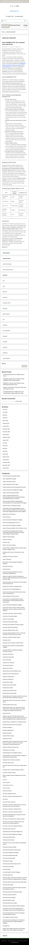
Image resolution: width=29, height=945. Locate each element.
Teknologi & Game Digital (8, 840)
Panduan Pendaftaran (7, 727)
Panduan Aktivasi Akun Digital (9, 693)
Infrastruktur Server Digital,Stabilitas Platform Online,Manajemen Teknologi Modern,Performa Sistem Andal (13, 600)
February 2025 (6, 456)
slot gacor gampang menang (9, 793)
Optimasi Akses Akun (7, 668)
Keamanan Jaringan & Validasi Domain (11, 637)
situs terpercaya (6, 330)
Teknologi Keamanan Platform (9, 894)
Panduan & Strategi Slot (8, 679)
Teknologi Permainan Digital (9, 897)
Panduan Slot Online (7, 738)
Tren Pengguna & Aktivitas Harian (10, 917)
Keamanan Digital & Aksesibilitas (10, 627)
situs (4, 286)
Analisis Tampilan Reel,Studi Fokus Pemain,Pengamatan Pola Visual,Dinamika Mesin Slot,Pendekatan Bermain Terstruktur (14, 497)
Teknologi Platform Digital (9, 900)
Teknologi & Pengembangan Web (10, 855)
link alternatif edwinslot (8, 665)
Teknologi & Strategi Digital (9, 858)
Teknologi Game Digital (8, 884)
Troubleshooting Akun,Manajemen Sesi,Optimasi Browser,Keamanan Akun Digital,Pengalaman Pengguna (14, 921)
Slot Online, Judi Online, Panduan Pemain (12, 809)
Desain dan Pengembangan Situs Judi (11, 522)
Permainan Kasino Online (8, 762)
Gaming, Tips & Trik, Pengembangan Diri (12, 589)
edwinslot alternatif (7, 539)
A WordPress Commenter (9, 401)
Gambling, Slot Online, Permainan (10, 556)
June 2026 (5, 412)
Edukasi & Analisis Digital (8, 536)
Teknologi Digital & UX (8, 875)
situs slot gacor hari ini (8, 269)
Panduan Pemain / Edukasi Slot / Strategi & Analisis (14, 722)
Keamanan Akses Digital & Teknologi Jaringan (13, 624)
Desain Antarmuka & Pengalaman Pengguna (12, 519)
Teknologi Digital (6, 869)
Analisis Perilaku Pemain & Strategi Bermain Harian (14, 487)
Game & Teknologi (7, 559)
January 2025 (6, 459)
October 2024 (6, 468)
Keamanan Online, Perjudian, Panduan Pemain (13, 642)
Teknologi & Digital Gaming (9, 837)
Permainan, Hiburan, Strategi (9, 772)
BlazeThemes (15, 942)
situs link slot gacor (7, 264)
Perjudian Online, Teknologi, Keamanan (11, 759)
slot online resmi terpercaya (9, 802)
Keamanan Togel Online (8, 654)
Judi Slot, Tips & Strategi (8, 619)
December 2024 (6, 462)
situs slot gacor (6, 314)
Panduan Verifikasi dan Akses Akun (11, 747)
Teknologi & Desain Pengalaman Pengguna (12, 834)
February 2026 (6, 423)
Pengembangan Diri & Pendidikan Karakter (12, 752)
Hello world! (19, 401)
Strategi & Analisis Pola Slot (9, 828)
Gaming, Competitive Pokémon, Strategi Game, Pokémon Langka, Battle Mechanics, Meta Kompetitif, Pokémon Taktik (15, 578)
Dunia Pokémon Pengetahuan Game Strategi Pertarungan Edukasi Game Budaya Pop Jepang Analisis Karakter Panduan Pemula (13, 532)
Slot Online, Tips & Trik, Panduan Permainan (12, 826)
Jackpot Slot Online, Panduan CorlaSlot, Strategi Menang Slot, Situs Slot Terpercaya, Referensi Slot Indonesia (14, 609)
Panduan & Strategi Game (8, 676)
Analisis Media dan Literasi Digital (10, 484)
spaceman (5, 352)
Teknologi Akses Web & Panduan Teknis (12, 863)
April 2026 (5, 417)
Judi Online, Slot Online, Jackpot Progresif (12, 613)
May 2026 (5, 415)
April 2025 (5, 451)
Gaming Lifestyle (6, 569)
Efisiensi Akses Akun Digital (9, 545)
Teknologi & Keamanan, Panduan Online (12, 849)
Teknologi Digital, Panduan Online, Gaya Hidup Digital (15, 882)
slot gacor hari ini (7, 302)
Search (4, 363)
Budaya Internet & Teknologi (9, 514)
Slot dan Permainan (7, 790)
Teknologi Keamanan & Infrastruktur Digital (12, 892)
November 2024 (6, 465)
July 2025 (5, 443)
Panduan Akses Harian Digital (9, 685)
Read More (4, 247)
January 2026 (6, 426)
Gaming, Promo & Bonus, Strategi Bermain (12, 586)
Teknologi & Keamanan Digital (9, 847)
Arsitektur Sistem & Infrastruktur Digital (12, 505)
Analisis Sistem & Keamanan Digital (11, 492)
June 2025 (5, 445)
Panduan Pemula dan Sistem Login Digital (12, 724)
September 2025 (6, 437)
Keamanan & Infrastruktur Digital (10, 621)
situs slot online (6, 788)
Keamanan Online (7, 640)
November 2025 (6, 431)
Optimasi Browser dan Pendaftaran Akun (12, 671)
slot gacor (5, 297)
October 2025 (6, 434)
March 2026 (5, 420)
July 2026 (5, 409)
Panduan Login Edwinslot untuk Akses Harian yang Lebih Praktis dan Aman (13, 1)
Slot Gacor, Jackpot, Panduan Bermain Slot (12, 796)
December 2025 (6, 429)
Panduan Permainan (7, 733)
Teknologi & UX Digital (8, 861)
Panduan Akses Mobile (8, 687)
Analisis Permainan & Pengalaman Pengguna (13, 490)
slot (4, 280)
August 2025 (5, 440)
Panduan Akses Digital (8, 682)
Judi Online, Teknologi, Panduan (10, 616)
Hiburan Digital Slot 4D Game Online (11, 596)
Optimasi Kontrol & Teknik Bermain (10, 673)
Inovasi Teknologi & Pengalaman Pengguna (12, 604)
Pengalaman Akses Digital (9, 750)
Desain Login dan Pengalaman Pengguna (12, 525)
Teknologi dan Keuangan (8, 866)
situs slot (5, 779)
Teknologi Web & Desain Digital (10, 903)
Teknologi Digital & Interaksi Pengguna (11, 872)
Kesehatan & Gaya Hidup (8, 657)
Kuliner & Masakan (7, 659)
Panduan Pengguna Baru (8, 730)
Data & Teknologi (6, 517)
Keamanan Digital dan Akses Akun (10, 630)
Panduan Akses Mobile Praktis (10, 690)
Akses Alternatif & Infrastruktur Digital (11, 476)
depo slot (5, 291)
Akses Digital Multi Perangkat (9, 478)
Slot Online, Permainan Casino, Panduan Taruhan (14, 819)
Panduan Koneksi (7, 713)
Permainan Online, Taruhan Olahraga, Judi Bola (13, 769)
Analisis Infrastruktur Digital (9, 481)
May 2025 (5, 448)
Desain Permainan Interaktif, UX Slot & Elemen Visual (15, 528)
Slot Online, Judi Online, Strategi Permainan (12, 811)
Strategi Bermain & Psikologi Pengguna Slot (12, 831)
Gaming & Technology (8, 566)
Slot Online (5, 799)
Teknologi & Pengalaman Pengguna (11, 852)
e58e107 (5, 46)
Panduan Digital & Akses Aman (10, 704)
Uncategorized (6, 925)
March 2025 (5, 454)
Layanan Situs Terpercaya (8, 662)
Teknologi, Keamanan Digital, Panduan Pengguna (14, 905)
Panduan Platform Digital (8, 735)
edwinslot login (6, 542)
